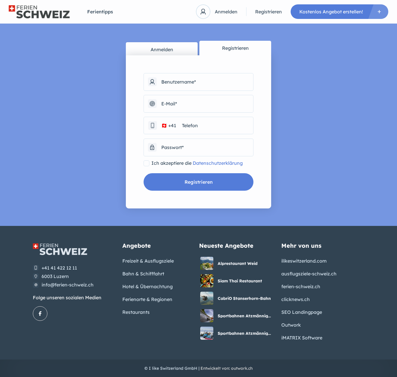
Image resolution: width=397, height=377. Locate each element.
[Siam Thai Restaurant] (206, 280)
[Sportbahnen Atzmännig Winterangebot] (206, 333)
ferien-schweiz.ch (300, 286)
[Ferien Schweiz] (39, 11)
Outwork (291, 325)
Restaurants (136, 312)
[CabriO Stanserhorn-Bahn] (206, 298)
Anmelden (226, 12)
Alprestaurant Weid (237, 263)
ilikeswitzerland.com (304, 261)
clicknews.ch (295, 299)
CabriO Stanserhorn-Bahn (244, 298)
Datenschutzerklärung (218, 163)
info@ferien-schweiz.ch (68, 285)
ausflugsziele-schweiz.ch (309, 274)
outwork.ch (242, 368)
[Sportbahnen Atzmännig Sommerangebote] (206, 315)
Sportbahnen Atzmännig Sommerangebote (243, 316)
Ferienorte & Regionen (147, 299)
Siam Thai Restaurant (240, 281)
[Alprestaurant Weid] (206, 263)
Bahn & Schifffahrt (143, 274)
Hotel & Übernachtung (147, 286)
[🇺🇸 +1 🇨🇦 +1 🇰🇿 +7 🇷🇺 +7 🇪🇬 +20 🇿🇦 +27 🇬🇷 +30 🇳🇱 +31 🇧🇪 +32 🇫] (198, 125)
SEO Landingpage (301, 312)
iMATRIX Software (301, 338)
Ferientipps (100, 12)
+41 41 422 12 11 (59, 268)
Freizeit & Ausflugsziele (148, 261)
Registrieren (268, 12)
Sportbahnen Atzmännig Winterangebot (243, 333)
